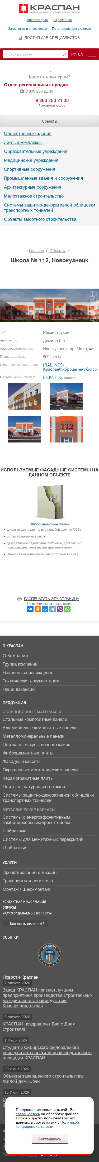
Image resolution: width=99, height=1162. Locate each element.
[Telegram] (52, 609)
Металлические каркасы (29, 810)
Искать (64, 54)
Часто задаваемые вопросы (27, 913)
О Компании (15, 655)
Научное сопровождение (28, 672)
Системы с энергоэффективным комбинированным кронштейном (36, 820)
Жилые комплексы (23, 142)
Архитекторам (37, 20)
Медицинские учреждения (31, 160)
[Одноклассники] (38, 609)
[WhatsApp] (67, 609)
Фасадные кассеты (22, 761)
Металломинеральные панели (34, 736)
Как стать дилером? (49, 76)
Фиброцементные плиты (28, 753)
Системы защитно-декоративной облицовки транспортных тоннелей (49, 208)
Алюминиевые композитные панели (40, 727)
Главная (36, 250)
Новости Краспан (20, 977)
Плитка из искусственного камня (36, 744)
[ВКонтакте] (30, 609)
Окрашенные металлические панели (40, 769)
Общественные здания (27, 133)
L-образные (14, 830)
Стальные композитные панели (35, 719)
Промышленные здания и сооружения (43, 178)
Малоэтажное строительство (34, 196)
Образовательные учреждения (35, 151)
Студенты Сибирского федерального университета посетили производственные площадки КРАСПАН (47, 1052)
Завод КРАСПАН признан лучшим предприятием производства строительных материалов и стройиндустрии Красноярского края (48, 998)
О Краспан (13, 645)
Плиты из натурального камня (34, 786)
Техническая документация (31, 680)
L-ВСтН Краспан (59, 377)
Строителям (63, 20)
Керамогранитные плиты (28, 778)
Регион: (49, 71)
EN (80, 54)
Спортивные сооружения (29, 169)
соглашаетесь (28, 1114)
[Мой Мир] (45, 609)
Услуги (10, 862)
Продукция (14, 702)
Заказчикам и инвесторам (27, 29)
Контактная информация (24, 902)
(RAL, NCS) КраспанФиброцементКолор (70, 367)
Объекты (49, 121)
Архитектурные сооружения (32, 187)
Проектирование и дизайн (29, 872)
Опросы (9, 907)
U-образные (15, 847)
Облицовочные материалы (32, 712)
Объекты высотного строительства (40, 219)
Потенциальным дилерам (71, 29)
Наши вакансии (19, 689)
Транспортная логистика (28, 880)
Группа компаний (20, 664)
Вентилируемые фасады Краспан (49, 8)
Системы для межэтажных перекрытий (43, 839)
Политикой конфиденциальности (47, 1124)
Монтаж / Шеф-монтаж (26, 889)
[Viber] (60, 609)
